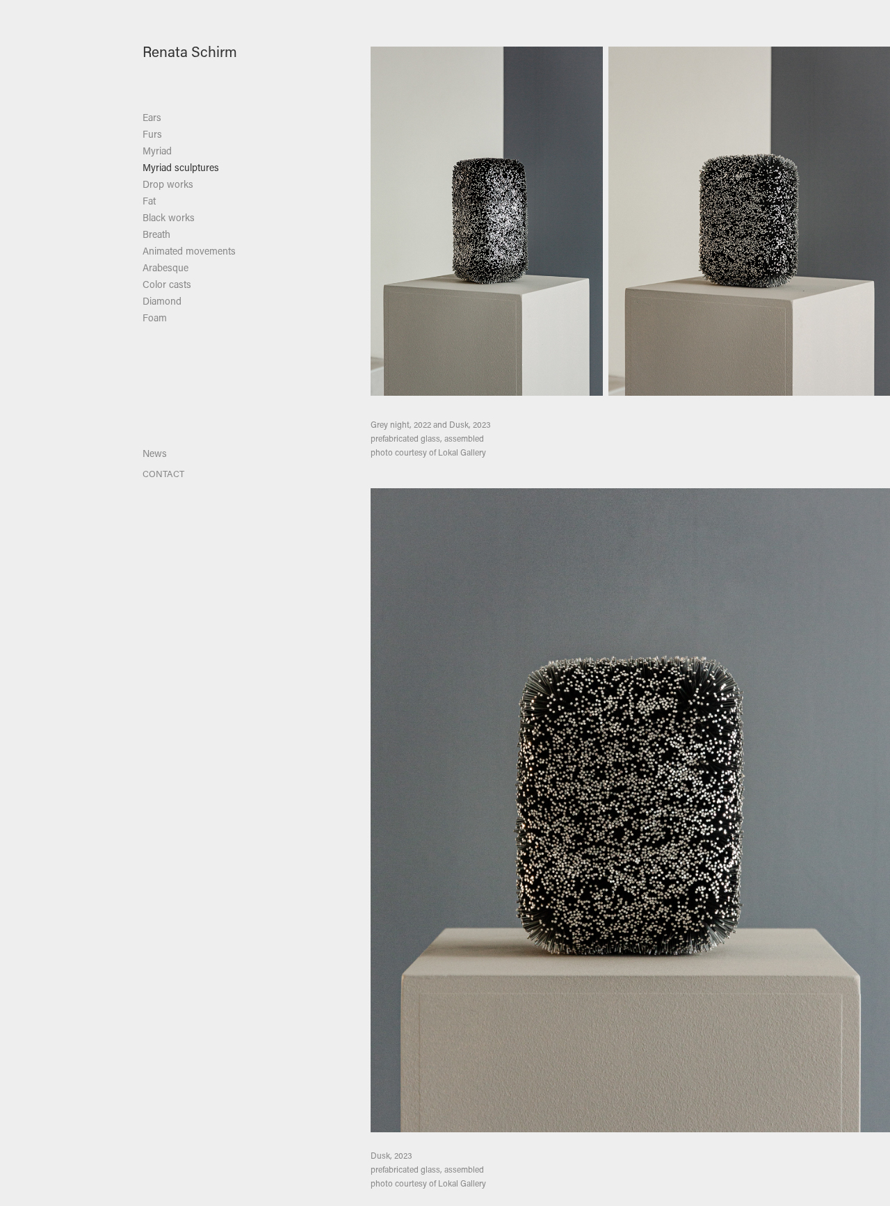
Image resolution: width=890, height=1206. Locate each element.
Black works (169, 217)
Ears (152, 117)
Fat (149, 200)
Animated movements (189, 250)
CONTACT (163, 473)
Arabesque (165, 267)
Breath (156, 234)
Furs (152, 133)
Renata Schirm (190, 51)
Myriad (157, 150)
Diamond (162, 300)
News (155, 453)
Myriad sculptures (181, 167)
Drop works (168, 184)
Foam (155, 317)
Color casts (167, 284)
